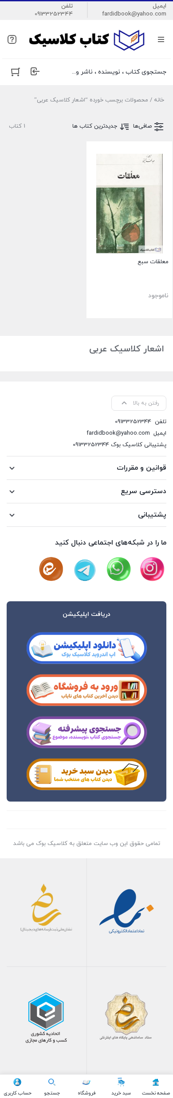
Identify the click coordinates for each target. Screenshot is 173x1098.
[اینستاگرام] (152, 569)
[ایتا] (51, 569)
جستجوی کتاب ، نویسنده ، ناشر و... (119, 72)
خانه (159, 100)
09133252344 (54, 14)
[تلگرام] (85, 569)
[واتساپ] (118, 569)
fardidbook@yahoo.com (134, 14)
